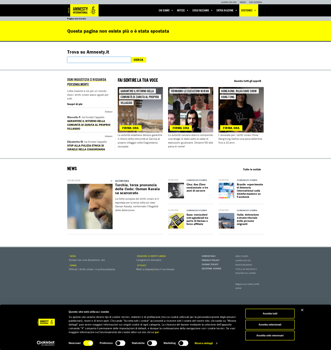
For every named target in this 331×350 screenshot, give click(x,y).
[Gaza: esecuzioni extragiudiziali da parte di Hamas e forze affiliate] (176, 221)
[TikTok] (252, 299)
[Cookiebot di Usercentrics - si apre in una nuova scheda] (46, 343)
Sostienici (246, 10)
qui (157, 332)
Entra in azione (225, 10)
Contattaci (208, 256)
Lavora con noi (228, 2)
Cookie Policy (210, 264)
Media (243, 2)
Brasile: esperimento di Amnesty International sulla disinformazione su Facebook (250, 190)
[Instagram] (259, 293)
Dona (72, 256)
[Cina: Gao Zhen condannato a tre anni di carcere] (176, 191)
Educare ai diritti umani (151, 256)
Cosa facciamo (200, 10)
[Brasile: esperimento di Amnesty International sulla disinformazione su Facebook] (226, 191)
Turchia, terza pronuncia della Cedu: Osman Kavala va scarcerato (137, 189)
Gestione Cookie (211, 268)
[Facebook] (238, 293)
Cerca (138, 60)
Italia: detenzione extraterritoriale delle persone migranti (248, 219)
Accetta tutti (270, 313)
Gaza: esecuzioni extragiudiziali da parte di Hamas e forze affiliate (197, 219)
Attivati (141, 265)
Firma (73, 265)
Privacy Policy (210, 260)
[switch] (120, 343)
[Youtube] (252, 293)
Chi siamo (164, 10)
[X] (245, 293)
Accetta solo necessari (270, 335)
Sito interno (255, 2)
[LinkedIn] (238, 299)
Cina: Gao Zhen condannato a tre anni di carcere (197, 187)
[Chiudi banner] (302, 310)
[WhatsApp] (245, 299)
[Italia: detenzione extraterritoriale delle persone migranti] (226, 221)
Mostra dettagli (204, 343)
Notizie (181, 10)
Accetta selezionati (270, 324)
